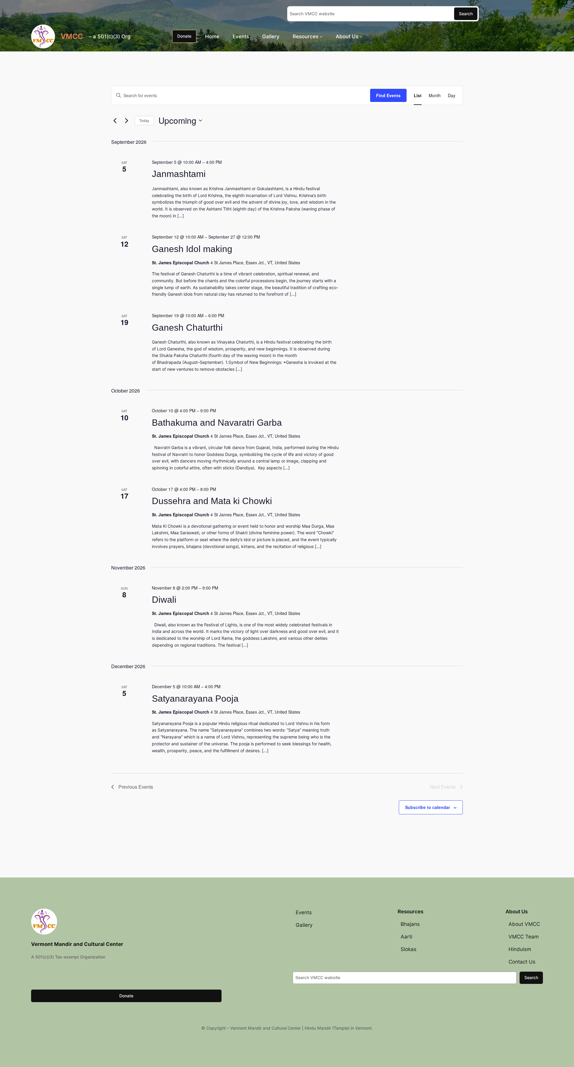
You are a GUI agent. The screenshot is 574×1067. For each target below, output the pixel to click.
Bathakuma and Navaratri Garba (217, 423)
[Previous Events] (114, 120)
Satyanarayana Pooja (195, 698)
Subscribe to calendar (427, 807)
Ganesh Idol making (192, 249)
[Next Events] (126, 120)
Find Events (388, 95)
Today (144, 120)
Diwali (164, 600)
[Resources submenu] (321, 36)
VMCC (72, 36)
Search (466, 13)
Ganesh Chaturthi (187, 327)
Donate (184, 36)
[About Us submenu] (361, 36)
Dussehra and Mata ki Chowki (212, 501)
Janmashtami (179, 174)
